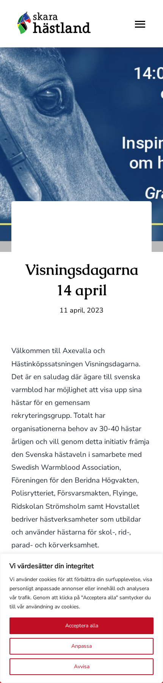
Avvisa (81, 666)
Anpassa (81, 646)
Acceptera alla (81, 625)
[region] (81, 618)
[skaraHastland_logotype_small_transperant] (54, 11)
